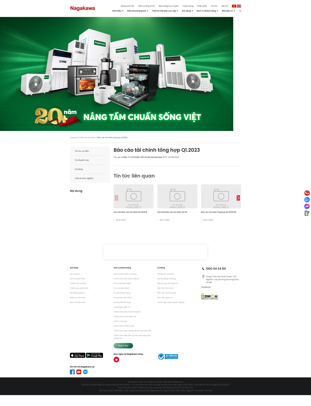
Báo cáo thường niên (166, 293)
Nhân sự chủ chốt (77, 297)
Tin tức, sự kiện (82, 151)
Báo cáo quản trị (164, 297)
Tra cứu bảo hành (121, 288)
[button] (238, 198)
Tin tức (214, 6)
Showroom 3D (127, 6)
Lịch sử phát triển (77, 278)
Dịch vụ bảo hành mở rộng (125, 274)
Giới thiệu (116, 10)
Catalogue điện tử (122, 307)
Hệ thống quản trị (77, 293)
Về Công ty (75, 274)
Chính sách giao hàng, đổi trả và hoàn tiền (132, 330)
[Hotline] (307, 193)
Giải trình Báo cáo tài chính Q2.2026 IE (130, 212)
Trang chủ (74, 137)
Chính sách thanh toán (124, 326)
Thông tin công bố (165, 274)
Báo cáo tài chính (88, 137)
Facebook (206, 287)
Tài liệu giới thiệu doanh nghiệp (171, 302)
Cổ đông (79, 169)
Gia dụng (186, 10)
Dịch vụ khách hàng (206, 10)
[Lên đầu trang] (307, 391)
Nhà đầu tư (227, 10)
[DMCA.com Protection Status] (209, 296)
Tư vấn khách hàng (122, 293)
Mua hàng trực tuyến (168, 6)
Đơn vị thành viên (77, 302)
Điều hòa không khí (136, 10)
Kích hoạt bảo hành (122, 283)
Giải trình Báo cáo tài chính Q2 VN (172, 212)
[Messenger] (307, 206)
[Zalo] (307, 199)
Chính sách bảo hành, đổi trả (126, 278)
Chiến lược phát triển (79, 288)
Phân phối (202, 6)
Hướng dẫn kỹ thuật (122, 302)
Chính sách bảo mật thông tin (127, 311)
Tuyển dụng (187, 6)
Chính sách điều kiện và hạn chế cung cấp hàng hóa (132, 336)
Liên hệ (224, 6)
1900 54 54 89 (216, 269)
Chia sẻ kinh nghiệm (84, 178)
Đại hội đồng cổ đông (166, 278)
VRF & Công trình (146, 6)
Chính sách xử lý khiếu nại (125, 316)
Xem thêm (121, 220)
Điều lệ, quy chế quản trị (167, 283)
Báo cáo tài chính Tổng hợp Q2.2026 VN (218, 212)
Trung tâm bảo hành (123, 297)
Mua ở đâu (123, 345)
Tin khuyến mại (82, 160)
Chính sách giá (120, 321)
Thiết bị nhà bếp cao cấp (164, 10)
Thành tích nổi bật (78, 283)
